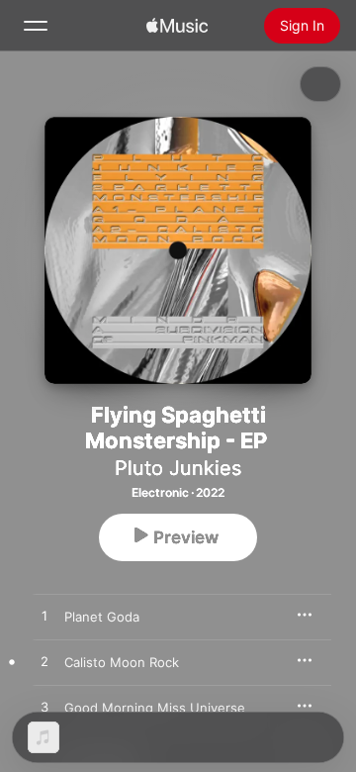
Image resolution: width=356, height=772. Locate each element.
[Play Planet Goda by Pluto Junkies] (44, 617)
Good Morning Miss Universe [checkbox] (154, 708)
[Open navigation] (35, 26)
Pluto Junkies (178, 468)
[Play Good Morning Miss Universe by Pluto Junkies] (44, 708)
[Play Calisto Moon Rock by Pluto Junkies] (44, 662)
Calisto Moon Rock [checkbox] (121, 662)
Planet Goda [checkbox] (101, 617)
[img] (177, 26)
